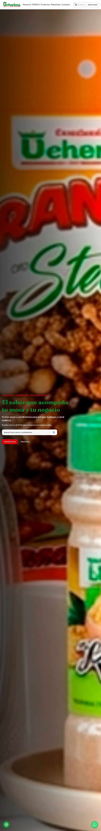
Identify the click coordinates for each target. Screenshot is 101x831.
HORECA (36, 4)
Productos (45, 4)
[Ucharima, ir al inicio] (11, 4)
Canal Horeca (10, 441)
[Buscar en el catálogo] (54, 432)
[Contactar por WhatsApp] (94, 824)
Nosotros (27, 4)
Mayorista (25, 441)
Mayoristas (56, 4)
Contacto (66, 4)
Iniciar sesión (92, 5)
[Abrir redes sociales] (6, 824)
